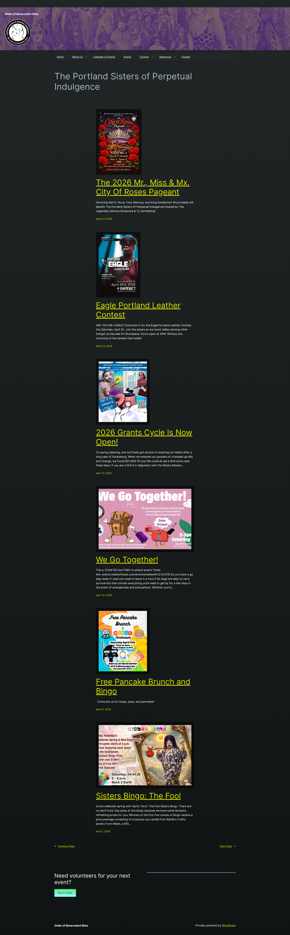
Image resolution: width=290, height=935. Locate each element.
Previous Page (64, 846)
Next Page (228, 846)
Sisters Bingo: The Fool (138, 796)
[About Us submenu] (86, 57)
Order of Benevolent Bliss (22, 14)
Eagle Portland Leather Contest (138, 310)
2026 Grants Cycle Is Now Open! (144, 437)
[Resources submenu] (175, 57)
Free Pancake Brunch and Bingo (143, 686)
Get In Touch (65, 892)
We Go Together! (127, 559)
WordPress (229, 925)
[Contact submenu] (152, 57)
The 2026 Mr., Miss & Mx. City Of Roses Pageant (143, 187)
